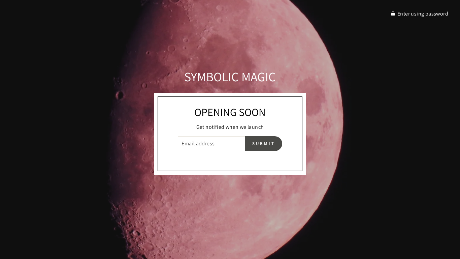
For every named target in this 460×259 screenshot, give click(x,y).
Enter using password (422, 13)
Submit (263, 143)
